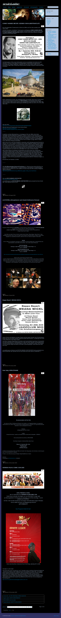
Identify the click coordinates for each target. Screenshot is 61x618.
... (16, 607)
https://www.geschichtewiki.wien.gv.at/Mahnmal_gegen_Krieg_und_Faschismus (19, 170)
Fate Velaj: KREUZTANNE (51, 43)
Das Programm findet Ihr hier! (23, 509)
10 (26, 607)
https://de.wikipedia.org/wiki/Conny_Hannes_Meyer (13, 129)
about (13, 7)
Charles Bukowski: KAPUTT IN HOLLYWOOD (12, 602)
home (4, 7)
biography (49, 21)
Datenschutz (18, 615)
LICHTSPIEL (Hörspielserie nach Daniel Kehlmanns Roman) (52, 37)
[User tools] (42, 26)
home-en (48, 19)
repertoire (19, 7)
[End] (31, 607)
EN (47, 12)
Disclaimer (24, 615)
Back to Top (56, 615)
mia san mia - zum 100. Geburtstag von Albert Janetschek (14, 595)
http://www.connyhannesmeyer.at (9, 128)
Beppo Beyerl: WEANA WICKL (51, 41)
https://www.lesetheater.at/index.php (10, 179)
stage (48, 24)
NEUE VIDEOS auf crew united (9, 600)
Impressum (13, 615)
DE (49, 12)
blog (9, 7)
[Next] (29, 607)
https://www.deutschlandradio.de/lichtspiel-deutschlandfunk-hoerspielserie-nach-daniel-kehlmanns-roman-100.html (23, 254)
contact (41, 7)
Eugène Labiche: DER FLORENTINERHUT (11, 597)
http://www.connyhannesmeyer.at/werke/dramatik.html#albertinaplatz (17, 125)
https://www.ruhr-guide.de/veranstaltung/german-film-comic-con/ (15, 579)
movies (48, 23)
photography (34, 7)
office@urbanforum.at (12, 458)
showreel (26, 7)
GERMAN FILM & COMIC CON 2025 (52, 45)
